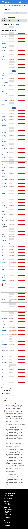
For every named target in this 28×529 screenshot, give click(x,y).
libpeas (3, 356)
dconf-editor (4, 199)
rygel (3, 62)
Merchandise (6, 501)
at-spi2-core (4, 246)
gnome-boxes (5, 38)
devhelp (3, 296)
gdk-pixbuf (4, 249)
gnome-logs (4, 157)
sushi (3, 229)
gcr (2, 313)
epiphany (4, 36)
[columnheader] (5, 20)
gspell (3, 327)
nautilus (3, 59)
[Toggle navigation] (25, 2)
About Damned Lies (8, 495)
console (3, 113)
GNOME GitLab (7, 517)
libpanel (3, 304)
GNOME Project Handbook (9, 512)
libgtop (3, 341)
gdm (3, 78)
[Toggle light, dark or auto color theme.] (17, 2)
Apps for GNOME (7, 514)
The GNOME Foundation (9, 504)
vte (2, 376)
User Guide (8, 12)
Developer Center (8, 509)
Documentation (7, 511)
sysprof (3, 306)
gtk (2, 220)
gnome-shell (4, 100)
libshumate (4, 365)
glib (2, 252)
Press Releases (7, 522)
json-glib (4, 339)
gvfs (3, 259)
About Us (6, 497)
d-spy (3, 294)
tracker (3, 231)
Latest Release (7, 524)
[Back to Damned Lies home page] (6, 2)
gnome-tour (4, 183)
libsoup (3, 266)
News (5, 520)
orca (3, 27)
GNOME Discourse (8, 516)
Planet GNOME (7, 525)
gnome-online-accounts (4, 91)
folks (3, 202)
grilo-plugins (4, 318)
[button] (20, 2)
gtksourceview (5, 330)
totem (3, 67)
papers (3, 287)
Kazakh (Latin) (20, 5)
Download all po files (21, 12)
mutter (3, 269)
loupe (3, 190)
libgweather (4, 344)
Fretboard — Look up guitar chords (5, 281)
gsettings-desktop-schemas (4, 323)
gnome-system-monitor (3, 175)
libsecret (4, 362)
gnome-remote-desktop (3, 169)
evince (3, 116)
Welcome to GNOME (8, 498)
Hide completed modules (21, 17)
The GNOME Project (9, 493)
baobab (3, 110)
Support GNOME (7, 500)
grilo (3, 315)
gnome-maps (5, 160)
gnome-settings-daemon (4, 216)
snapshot (4, 193)
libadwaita (4, 262)
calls (3, 33)
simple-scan (4, 64)
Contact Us (6, 503)
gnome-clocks (5, 128)
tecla (3, 369)
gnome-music (5, 163)
